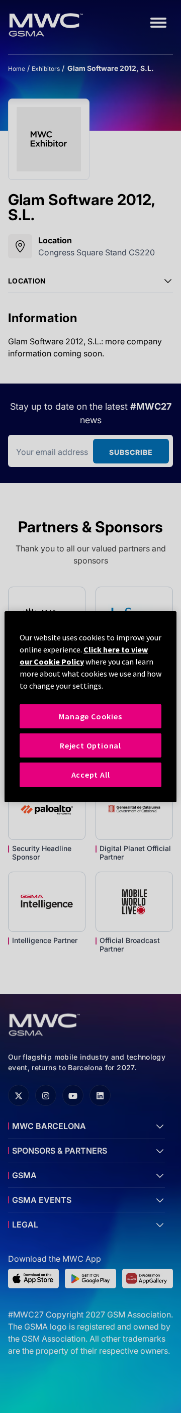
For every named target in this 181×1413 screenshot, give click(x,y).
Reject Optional (90, 745)
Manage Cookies (90, 716)
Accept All (90, 775)
